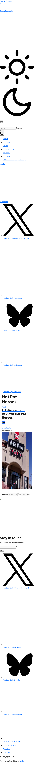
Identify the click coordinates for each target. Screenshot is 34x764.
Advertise (6, 153)
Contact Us (7, 142)
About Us (6, 749)
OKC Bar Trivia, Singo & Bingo (14, 160)
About (5, 139)
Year (19, 494)
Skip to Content (6, 1)
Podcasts (6, 156)
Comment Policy (9, 149)
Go (29, 494)
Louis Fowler (7, 428)
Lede (22, 761)
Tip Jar (5, 146)
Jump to (5, 494)
